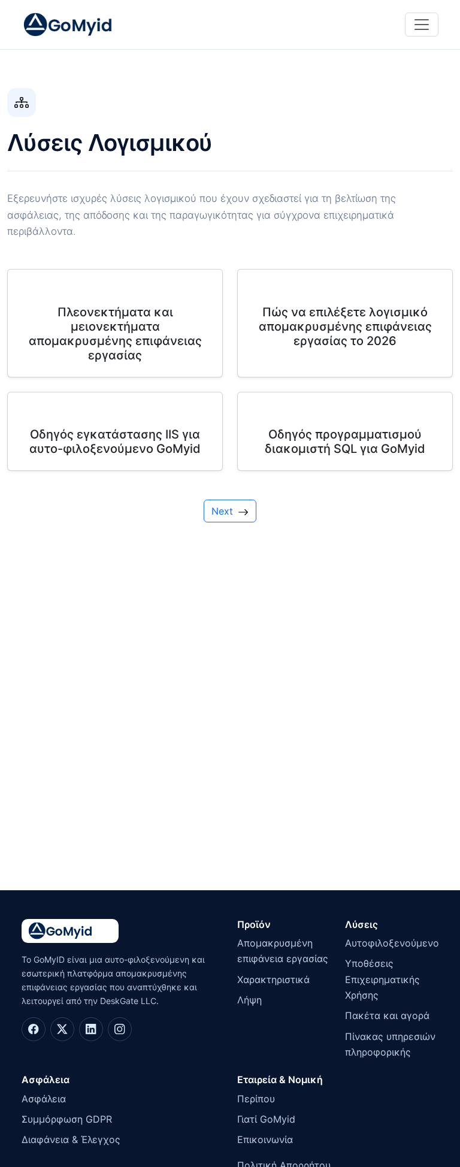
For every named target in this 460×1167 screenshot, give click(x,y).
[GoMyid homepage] (81, 25)
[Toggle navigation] (421, 25)
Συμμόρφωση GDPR (67, 1119)
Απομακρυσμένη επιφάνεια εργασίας (282, 951)
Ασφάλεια (44, 1099)
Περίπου (256, 1099)
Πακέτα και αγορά (387, 1015)
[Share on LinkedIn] (91, 1029)
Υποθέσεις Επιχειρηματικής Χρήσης (382, 979)
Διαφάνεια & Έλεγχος (71, 1139)
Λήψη (249, 1000)
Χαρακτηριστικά (273, 979)
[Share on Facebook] (34, 1029)
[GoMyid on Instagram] (120, 1029)
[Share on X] (62, 1029)
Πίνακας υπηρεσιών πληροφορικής (390, 1044)
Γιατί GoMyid (266, 1119)
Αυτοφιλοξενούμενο (391, 943)
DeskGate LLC (128, 1001)
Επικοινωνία (265, 1139)
